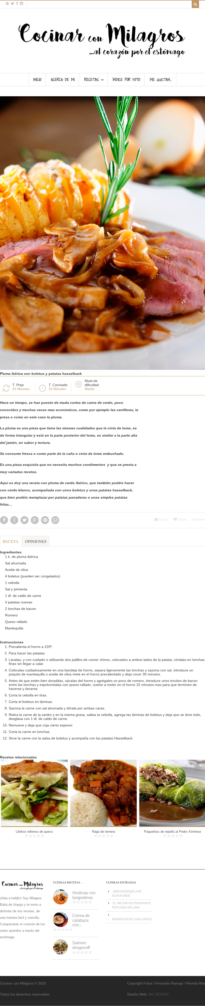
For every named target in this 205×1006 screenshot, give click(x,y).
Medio (89, 389)
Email (163, 519)
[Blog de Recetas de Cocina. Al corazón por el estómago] (102, 61)
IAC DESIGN (158, 994)
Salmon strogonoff (81, 945)
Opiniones (35, 541)
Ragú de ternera (103, 831)
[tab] (10, 544)
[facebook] (17, 3)
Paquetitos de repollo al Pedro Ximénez (172, 831)
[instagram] (21, 3)
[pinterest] (7, 3)
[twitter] (12, 3)
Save (181, 519)
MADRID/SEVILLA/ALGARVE (132, 919)
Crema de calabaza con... (81, 920)
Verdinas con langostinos (84, 895)
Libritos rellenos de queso (34, 831)
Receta (10, 541)
